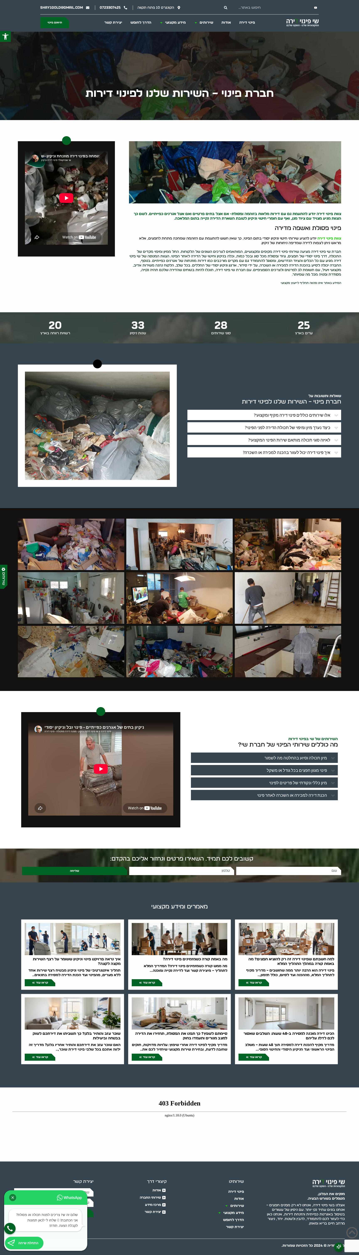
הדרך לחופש (140, 22)
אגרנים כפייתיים (162, 214)
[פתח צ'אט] (338, 1247)
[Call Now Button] (10, 1228)
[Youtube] (315, 8)
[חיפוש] (225, 8)
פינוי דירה (247, 22)
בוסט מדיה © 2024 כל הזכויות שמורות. (313, 1245)
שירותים (206, 22)
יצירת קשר (113, 22)
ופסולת (237, 214)
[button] (5, 36)
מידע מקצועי (175, 22)
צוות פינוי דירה (329, 214)
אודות (226, 22)
